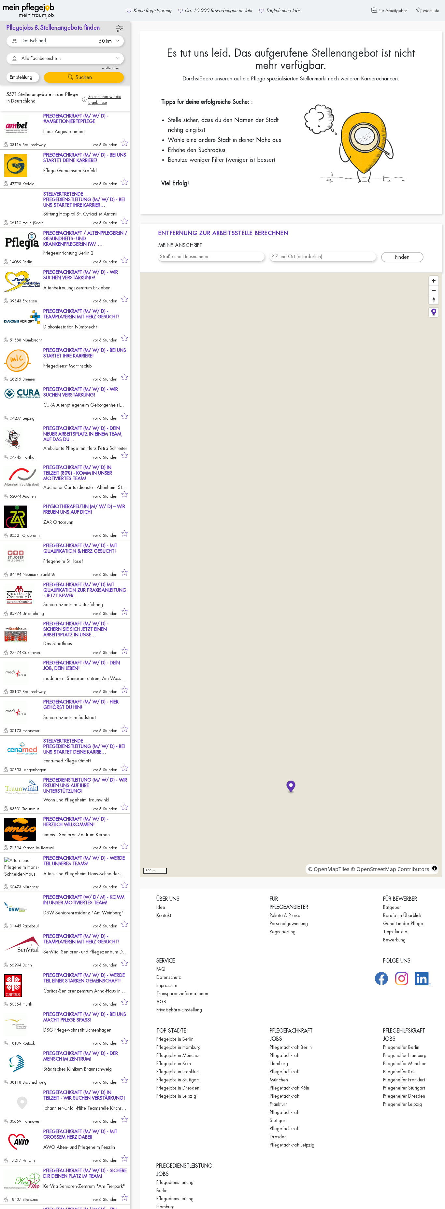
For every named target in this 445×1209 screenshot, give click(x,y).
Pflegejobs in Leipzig (176, 1096)
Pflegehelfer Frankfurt (404, 1079)
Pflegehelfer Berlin (401, 1047)
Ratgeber (392, 907)
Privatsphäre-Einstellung (179, 1010)
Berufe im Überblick (402, 915)
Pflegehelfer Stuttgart (404, 1088)
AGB (161, 1001)
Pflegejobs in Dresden (177, 1088)
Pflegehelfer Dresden (404, 1096)
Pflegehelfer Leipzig (402, 1104)
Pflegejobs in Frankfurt (177, 1071)
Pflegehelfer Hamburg (404, 1055)
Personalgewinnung (289, 923)
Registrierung (282, 931)
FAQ (160, 969)
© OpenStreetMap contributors (390, 869)
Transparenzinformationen (182, 993)
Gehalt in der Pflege (403, 923)
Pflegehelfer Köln (400, 1071)
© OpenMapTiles (329, 869)
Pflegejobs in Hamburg (178, 1047)
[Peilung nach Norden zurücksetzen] (433, 299)
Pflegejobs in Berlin (175, 1039)
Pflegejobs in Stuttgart (177, 1079)
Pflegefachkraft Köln (289, 1088)
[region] (291, 575)
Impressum (166, 985)
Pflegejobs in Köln (173, 1063)
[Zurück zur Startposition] (433, 312)
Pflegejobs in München (178, 1055)
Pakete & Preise (285, 915)
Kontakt (163, 915)
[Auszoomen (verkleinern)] (433, 290)
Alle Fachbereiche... (41, 58)
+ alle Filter (111, 68)
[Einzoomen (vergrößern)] (433, 280)
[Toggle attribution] (434, 868)
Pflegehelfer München (404, 1063)
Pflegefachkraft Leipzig (292, 1145)
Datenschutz (168, 977)
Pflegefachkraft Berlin (291, 1047)
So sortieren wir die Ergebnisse (104, 99)
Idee (160, 907)
